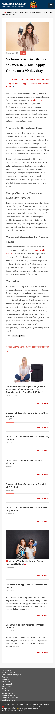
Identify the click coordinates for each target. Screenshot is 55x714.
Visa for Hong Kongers (10, 698)
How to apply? (7, 684)
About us (5, 677)
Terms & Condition (8, 672)
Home (4, 12)
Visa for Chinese (7, 691)
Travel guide (6, 682)
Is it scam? (5, 688)
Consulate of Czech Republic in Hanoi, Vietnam (28, 79)
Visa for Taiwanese (8, 695)
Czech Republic (18, 336)
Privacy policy (7, 670)
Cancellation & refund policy (11, 675)
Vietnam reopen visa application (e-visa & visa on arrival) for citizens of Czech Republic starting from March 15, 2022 (25, 389)
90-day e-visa (36, 100)
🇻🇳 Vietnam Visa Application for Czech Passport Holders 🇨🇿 (27, 85)
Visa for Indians (7, 693)
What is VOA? (7, 686)
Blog (23, 53)
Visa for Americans (8, 700)
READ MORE (42, 404)
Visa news (5, 679)
